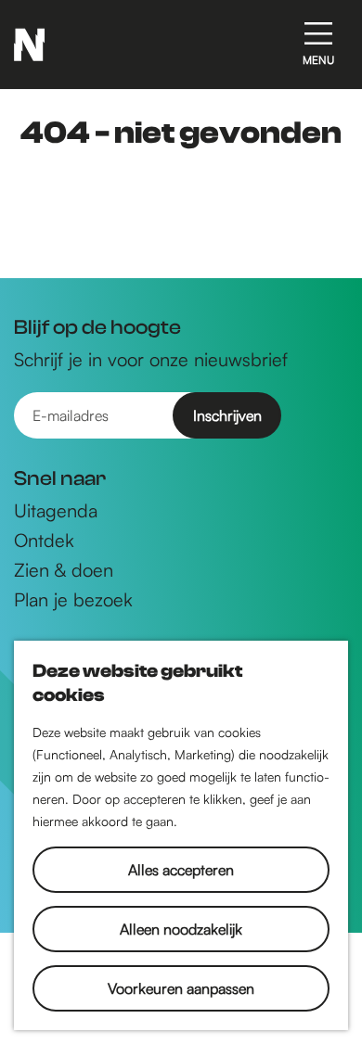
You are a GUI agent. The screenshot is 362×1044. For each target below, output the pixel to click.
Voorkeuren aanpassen (181, 988)
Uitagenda (55, 511)
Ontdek (44, 540)
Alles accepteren (181, 869)
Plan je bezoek (73, 600)
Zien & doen (63, 570)
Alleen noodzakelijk (181, 929)
